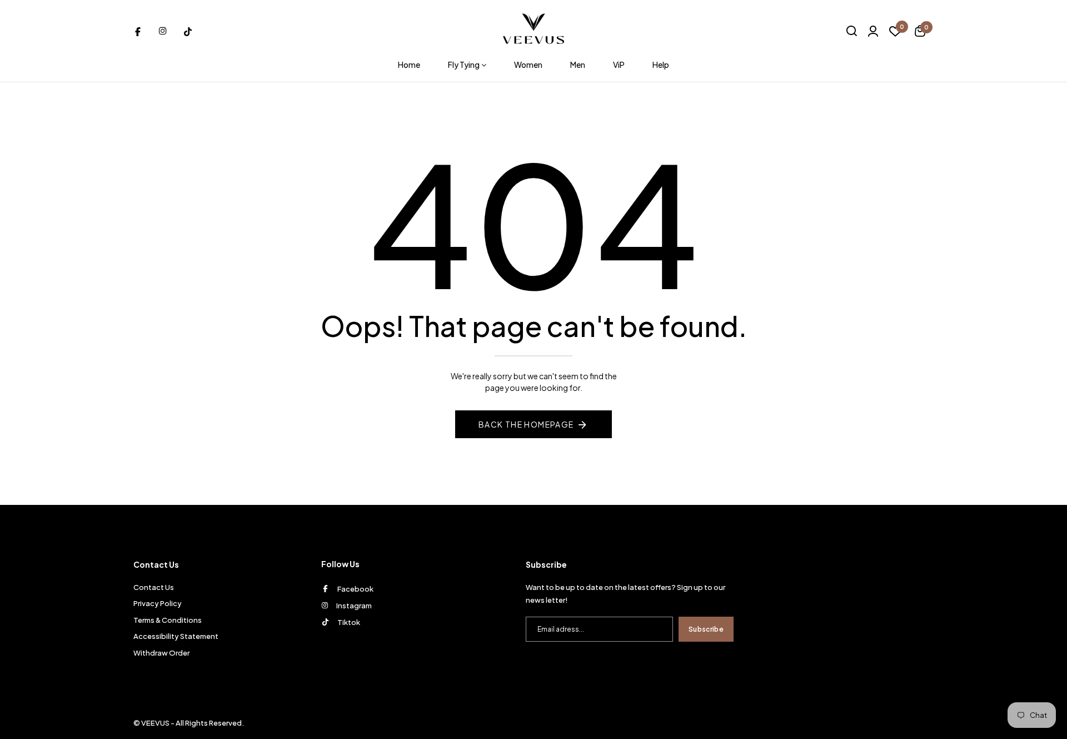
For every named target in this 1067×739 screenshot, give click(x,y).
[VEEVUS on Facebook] (137, 30)
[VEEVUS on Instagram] (163, 30)
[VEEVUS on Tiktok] (187, 30)
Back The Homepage (526, 424)
